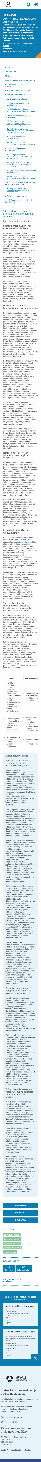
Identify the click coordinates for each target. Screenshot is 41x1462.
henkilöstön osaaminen (12, 1239)
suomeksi (5, 1449)
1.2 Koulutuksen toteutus (17, 99)
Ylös (35, 1357)
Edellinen (20, 1206)
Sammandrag (10, 72)
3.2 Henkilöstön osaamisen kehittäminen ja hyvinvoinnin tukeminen (19, 164)
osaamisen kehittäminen (12, 1247)
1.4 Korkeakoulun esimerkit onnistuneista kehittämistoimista (21, 110)
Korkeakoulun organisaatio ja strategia (17, 85)
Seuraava (20, 1220)
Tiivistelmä (9, 68)
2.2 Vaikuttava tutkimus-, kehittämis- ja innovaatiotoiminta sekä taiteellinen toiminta (21, 131)
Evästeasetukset (9, 1422)
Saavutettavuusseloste (11, 1417)
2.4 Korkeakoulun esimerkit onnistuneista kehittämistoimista (21, 144)
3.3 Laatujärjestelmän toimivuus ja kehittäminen (21, 171)
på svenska (16, 1449)
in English (27, 1449)
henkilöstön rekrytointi (11, 1243)
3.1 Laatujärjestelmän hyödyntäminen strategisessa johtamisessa (19, 156)
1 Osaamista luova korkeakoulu (18, 91)
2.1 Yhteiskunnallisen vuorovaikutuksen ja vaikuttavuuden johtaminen (18, 123)
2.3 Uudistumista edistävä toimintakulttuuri (17, 138)
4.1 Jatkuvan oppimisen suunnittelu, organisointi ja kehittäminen (18, 190)
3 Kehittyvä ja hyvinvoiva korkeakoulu (15, 149)
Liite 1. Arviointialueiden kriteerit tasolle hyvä (18, 201)
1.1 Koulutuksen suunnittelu (16, 95)
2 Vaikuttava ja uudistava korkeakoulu (15, 116)
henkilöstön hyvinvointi (12, 1234)
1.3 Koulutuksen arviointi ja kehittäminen (18, 104)
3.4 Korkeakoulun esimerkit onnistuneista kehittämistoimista (21, 177)
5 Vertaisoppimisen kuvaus (16, 196)
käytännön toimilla (20, 542)
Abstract (8, 76)
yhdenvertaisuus (10, 1252)
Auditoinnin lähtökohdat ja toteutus (20, 80)
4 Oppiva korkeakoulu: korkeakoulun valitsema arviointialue (20, 183)
